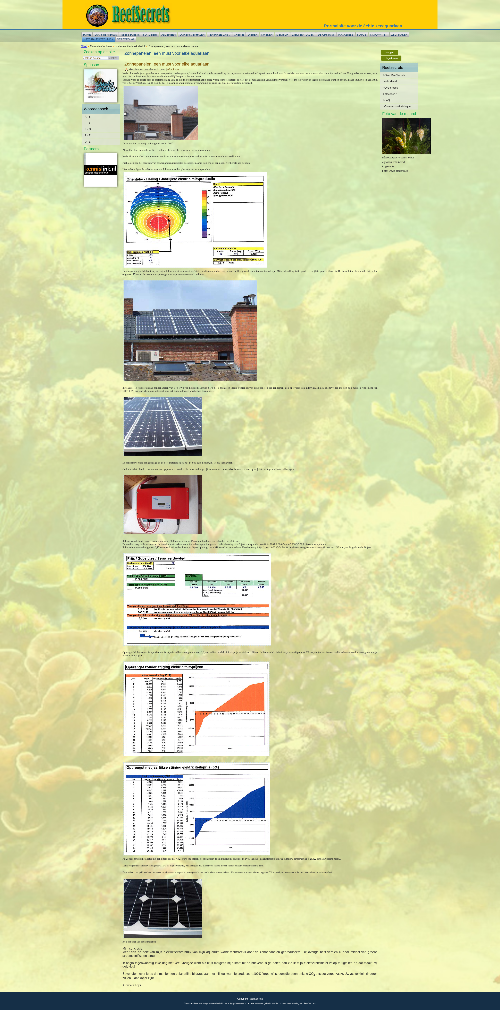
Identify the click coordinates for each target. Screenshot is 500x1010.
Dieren (252, 34)
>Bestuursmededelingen (397, 106)
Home (87, 34)
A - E (87, 116)
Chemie (239, 34)
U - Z (87, 141)
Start (84, 46)
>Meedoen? (389, 94)
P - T (87, 135)
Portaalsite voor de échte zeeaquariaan (363, 25)
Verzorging (125, 39)
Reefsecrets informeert (139, 34)
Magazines (345, 34)
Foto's (361, 34)
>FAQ (386, 100)
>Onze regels (390, 87)
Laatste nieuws (106, 34)
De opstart (326, 34)
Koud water (378, 34)
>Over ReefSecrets (394, 75)
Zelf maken (399, 34)
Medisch (282, 34)
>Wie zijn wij (390, 81)
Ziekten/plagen (303, 34)
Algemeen (168, 34)
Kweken (266, 34)
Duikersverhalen (191, 34)
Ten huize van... (219, 34)
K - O (88, 129)
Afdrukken (173, 69)
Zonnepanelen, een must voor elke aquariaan (166, 64)
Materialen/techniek (98, 39)
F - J (87, 122)
